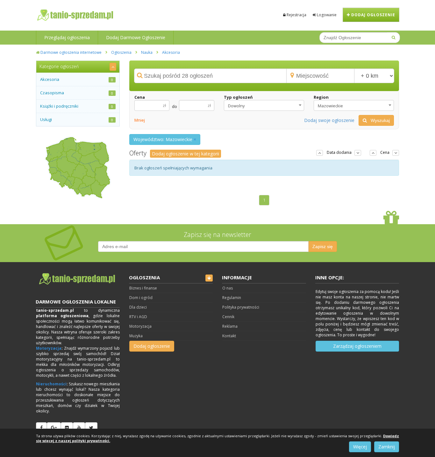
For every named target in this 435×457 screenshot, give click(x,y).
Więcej (360, 447)
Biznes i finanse (143, 288)
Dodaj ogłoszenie (372, 15)
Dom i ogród (141, 297)
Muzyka (136, 336)
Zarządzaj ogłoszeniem (357, 346)
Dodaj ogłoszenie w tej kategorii (185, 154)
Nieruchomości (51, 384)
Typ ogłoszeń (238, 97)
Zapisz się (322, 246)
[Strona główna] (78, 279)
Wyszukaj (378, 120)
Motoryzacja (48, 348)
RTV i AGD (138, 316)
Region (321, 97)
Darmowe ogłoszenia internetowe (70, 52)
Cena (139, 97)
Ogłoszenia (121, 52)
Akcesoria (171, 52)
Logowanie (326, 15)
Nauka (147, 52)
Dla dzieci (138, 307)
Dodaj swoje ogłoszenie (329, 120)
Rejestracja (296, 15)
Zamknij (386, 447)
